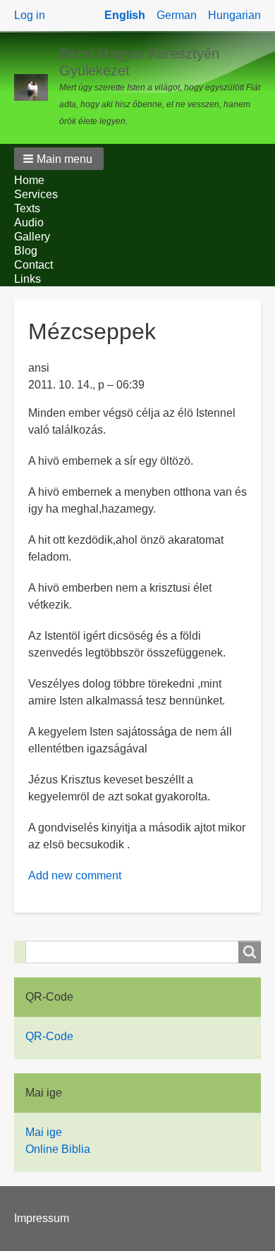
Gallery (32, 237)
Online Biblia (57, 1149)
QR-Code (49, 1036)
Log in (29, 15)
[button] (59, 158)
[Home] (36, 87)
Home (29, 180)
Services (36, 194)
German (177, 15)
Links (27, 279)
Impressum (41, 1218)
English (124, 15)
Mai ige (43, 1132)
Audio (29, 222)
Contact (33, 265)
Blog (25, 251)
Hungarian (234, 15)
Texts (27, 208)
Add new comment (74, 875)
